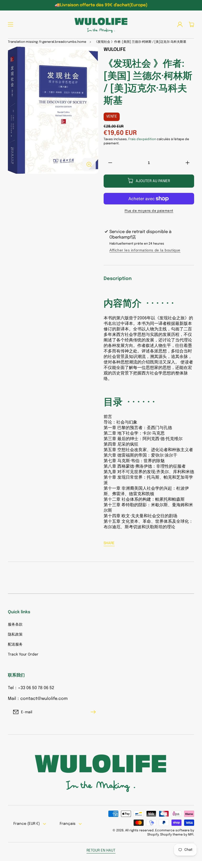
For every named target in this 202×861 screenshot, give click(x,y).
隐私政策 (15, 634)
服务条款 (15, 624)
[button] (10, 24)
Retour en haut (101, 850)
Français (67, 824)
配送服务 (15, 644)
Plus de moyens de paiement (149, 211)
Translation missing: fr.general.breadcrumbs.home (47, 42)
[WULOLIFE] (101, 24)
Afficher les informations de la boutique (144, 250)
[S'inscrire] (94, 712)
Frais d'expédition (142, 139)
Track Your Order (23, 654)
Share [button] (109, 543)
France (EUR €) (26, 824)
